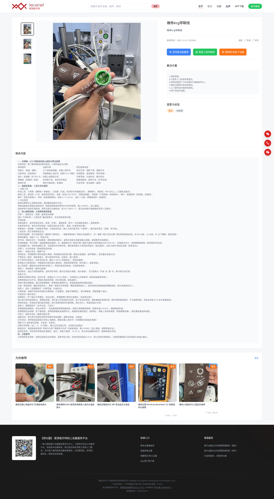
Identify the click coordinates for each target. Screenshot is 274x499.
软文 (209, 6)
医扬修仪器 (222, 455)
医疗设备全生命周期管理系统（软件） (221, 450)
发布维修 (255, 6)
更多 (257, 358)
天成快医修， (210, 455)
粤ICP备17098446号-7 (163, 487)
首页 (200, 6)
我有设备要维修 (147, 445)
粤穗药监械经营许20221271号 (132, 487)
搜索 (156, 6)
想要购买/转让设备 (148, 455)
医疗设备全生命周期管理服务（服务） (221, 445)
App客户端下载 (147, 461)
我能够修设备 (146, 450)
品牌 (228, 6)
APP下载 (239, 6)
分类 (219, 6)
